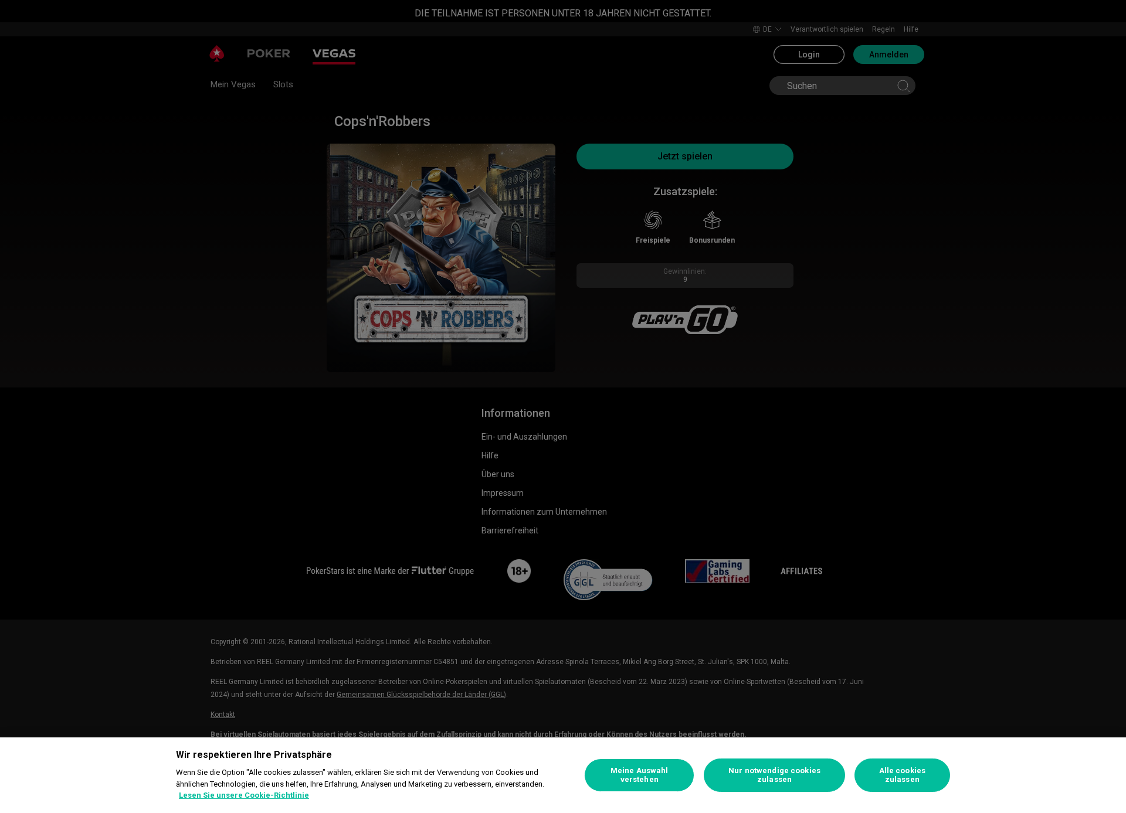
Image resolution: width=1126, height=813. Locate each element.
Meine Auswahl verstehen (640, 775)
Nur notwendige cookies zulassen (774, 775)
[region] (563, 775)
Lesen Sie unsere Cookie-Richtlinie (244, 795)
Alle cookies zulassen (902, 775)
